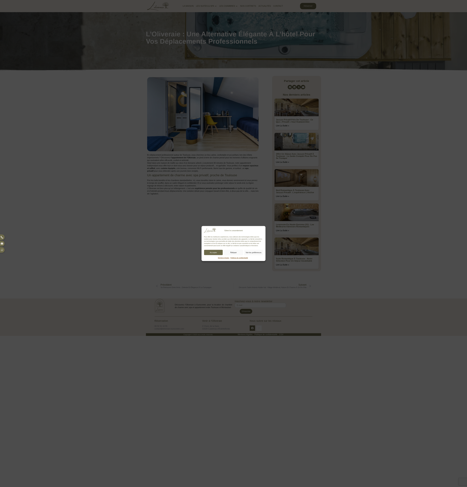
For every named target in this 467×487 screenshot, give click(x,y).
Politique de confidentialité (239, 258)
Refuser (233, 252)
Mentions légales (223, 258)
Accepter (213, 252)
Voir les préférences (253, 252)
